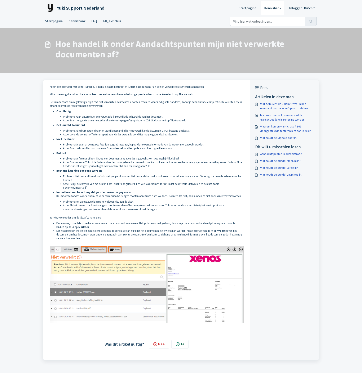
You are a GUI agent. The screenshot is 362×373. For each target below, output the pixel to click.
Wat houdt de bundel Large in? (279, 168)
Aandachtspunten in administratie (281, 154)
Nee (161, 344)
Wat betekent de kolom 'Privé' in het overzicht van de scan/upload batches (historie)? (284, 106)
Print (264, 87)
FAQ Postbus (112, 21)
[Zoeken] (311, 21)
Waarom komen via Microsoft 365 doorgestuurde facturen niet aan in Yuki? (285, 129)
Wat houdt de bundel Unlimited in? (281, 174)
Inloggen (295, 8)
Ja (182, 344)
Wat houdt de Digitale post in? (278, 138)
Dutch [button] (308, 8)
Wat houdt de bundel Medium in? (280, 161)
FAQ (94, 21)
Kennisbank (272, 8)
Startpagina (247, 8)
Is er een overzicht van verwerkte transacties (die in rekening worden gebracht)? (282, 117)
